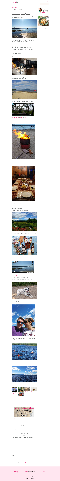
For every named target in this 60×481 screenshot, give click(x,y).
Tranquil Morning (14, 275)
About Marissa (16, 471)
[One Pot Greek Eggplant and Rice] (43, 21)
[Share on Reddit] (27, 14)
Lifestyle (15, 7)
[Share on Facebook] (14, 14)
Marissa (22, 117)
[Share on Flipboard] (18, 14)
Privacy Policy (16, 472)
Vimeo (25, 117)
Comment (13, 439)
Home (12, 7)
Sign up (26, 471)
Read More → (43, 12)
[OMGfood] (15, 3)
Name (13, 451)
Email (13, 455)
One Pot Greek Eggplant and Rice (43, 29)
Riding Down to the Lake (15, 117)
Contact (43, 471)
